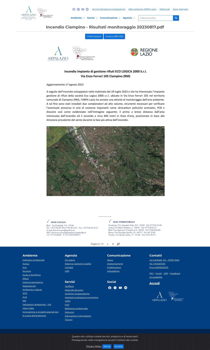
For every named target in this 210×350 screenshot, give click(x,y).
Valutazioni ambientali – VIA (37, 304)
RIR (24, 301)
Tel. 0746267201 (157, 263)
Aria (25, 267)
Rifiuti (26, 278)
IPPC (25, 293)
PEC (151, 273)
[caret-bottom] (113, 244)
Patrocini (69, 312)
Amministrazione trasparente (108, 9)
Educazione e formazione (78, 316)
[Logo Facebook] (74, 9)
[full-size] (118, 244)
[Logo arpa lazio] (28, 13)
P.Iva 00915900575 (158, 267)
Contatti (69, 267)
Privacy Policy (94, 346)
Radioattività (29, 286)
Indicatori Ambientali (33, 260)
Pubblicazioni (114, 267)
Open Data (28, 308)
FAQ (67, 305)
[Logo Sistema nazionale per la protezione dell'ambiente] (45, 13)
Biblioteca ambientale (76, 308)
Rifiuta (107, 346)
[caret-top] (107, 244)
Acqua (26, 263)
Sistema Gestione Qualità (78, 263)
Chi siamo (70, 260)
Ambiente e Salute (32, 289)
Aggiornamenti (115, 263)
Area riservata (180, 9)
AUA (25, 297)
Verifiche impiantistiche (77, 294)
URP (67, 271)
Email (159, 273)
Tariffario (69, 286)
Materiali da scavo (74, 290)
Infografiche (113, 271)
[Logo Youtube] (83, 9)
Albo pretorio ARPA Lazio (142, 9)
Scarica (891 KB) (114, 36)
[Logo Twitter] (78, 9)
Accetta (119, 346)
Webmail (164, 9)
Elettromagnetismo (33, 282)
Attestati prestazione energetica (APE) (81, 299)
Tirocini (68, 319)
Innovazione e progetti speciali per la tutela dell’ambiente (41, 314)
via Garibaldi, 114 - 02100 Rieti (164, 260)
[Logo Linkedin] (87, 9)
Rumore (27, 271)
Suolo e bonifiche (32, 275)
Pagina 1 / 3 (97, 244)
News (110, 260)
